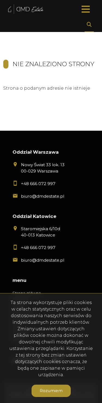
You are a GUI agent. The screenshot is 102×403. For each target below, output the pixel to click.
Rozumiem (51, 390)
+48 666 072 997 (38, 183)
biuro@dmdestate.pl (42, 196)
